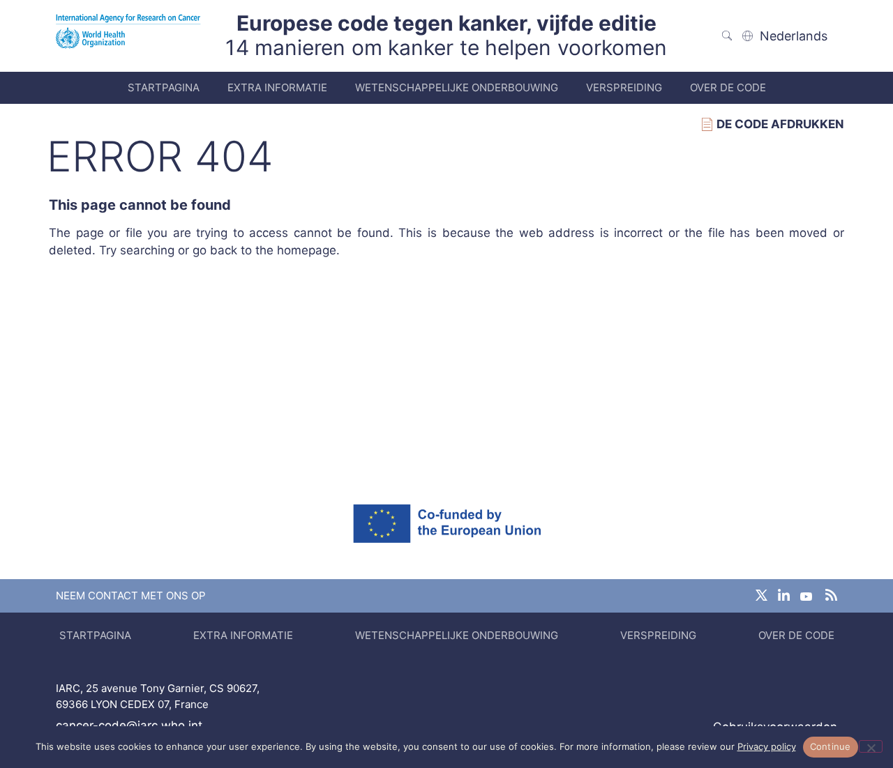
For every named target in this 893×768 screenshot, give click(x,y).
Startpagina (164, 87)
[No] (871, 746)
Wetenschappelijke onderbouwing (456, 87)
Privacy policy (766, 746)
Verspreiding (624, 87)
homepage (306, 250)
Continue (830, 746)
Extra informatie (277, 87)
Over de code (728, 87)
